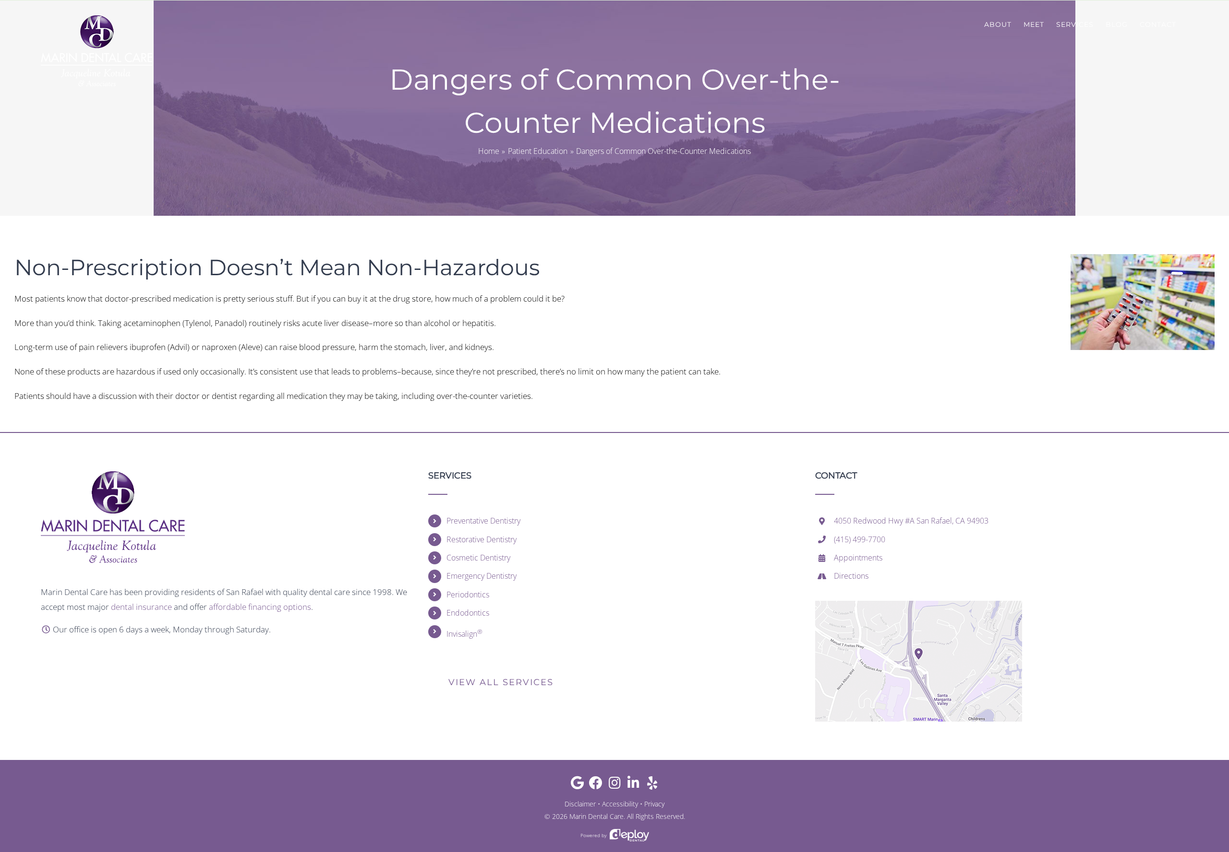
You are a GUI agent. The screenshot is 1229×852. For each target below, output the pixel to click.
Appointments (858, 557)
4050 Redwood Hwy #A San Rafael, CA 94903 (911, 520)
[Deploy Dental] (629, 835)
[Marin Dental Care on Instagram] (614, 785)
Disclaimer (580, 803)
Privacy (654, 803)
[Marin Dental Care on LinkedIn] (633, 785)
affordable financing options (260, 606)
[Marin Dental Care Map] (918, 604)
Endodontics (467, 612)
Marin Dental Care (596, 816)
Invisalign (464, 633)
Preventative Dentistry (483, 520)
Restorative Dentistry (481, 539)
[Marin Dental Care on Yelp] (652, 785)
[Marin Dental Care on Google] (577, 785)
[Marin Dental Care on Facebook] (596, 785)
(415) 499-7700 (859, 539)
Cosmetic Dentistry (478, 557)
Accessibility (620, 803)
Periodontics (467, 594)
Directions (851, 576)
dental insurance (141, 606)
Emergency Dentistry (481, 576)
